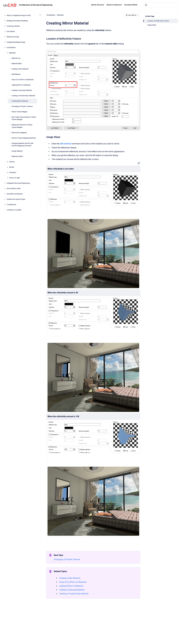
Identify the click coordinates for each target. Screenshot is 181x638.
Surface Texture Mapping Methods (24, 138)
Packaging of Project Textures (22, 106)
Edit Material (16, 74)
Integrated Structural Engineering (18, 183)
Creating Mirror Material (20, 101)
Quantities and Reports (15, 194)
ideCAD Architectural (114, 5)
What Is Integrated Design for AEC (19, 15)
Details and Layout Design (16, 199)
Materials (12, 53)
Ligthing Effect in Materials (21, 85)
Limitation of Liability (14, 210)
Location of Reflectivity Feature (158, 21)
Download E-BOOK (130, 5)
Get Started (11, 31)
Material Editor (17, 63)
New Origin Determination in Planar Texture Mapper (24, 118)
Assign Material (17, 151)
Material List (16, 58)
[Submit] (146, 5)
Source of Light (14, 178)
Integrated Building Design (16, 42)
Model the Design (13, 37)
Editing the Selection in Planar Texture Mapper (22, 126)
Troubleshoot (11, 204)
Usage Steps (151, 25)
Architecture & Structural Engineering (35, 5)
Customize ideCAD (13, 26)
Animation (12, 172)
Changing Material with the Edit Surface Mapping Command (22, 144)
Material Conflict (17, 156)
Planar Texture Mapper (19, 112)
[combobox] (160, 5)
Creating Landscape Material (22, 90)
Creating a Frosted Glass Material (23, 96)
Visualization (11, 47)
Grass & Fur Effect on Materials (23, 80)
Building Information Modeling (17, 21)
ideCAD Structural (97, 5)
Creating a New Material (20, 69)
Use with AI (132, 15)
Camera (12, 162)
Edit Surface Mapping (19, 133)
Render (11, 167)
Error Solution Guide (14, 188)
